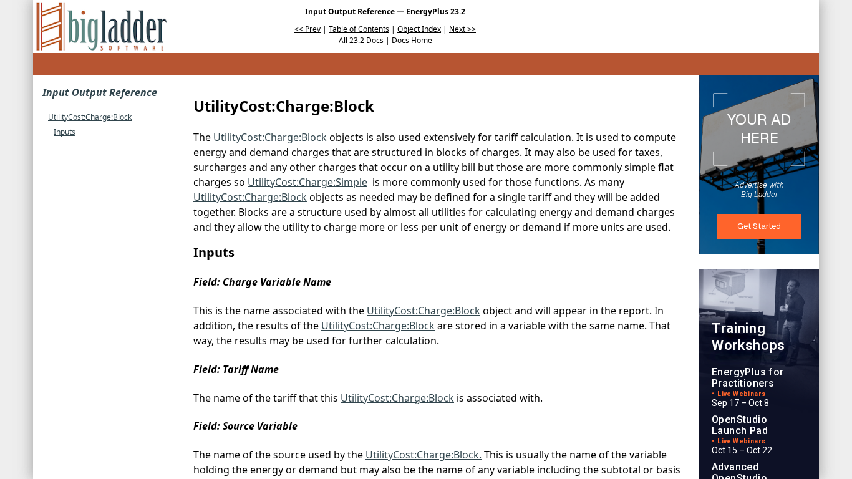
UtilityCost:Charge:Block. (423, 455)
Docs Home (412, 40)
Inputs (64, 132)
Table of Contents (359, 29)
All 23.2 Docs (361, 40)
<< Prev (307, 29)
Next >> (462, 29)
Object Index (419, 29)
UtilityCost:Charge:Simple (307, 182)
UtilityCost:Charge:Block (90, 117)
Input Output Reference (99, 92)
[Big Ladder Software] (101, 26)
